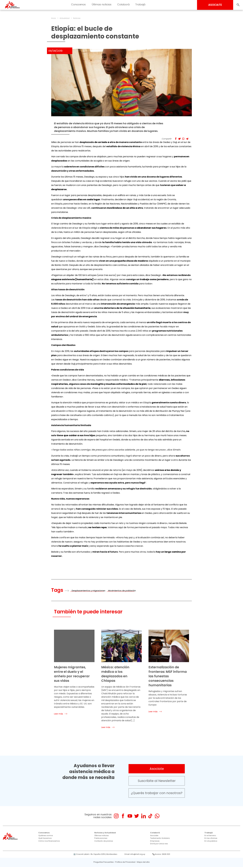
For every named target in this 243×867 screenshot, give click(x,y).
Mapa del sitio (143, 862)
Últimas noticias (101, 835)
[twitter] (136, 816)
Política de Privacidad (125, 862)
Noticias (76, 18)
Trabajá (208, 832)
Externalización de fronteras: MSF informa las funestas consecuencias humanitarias (167, 676)
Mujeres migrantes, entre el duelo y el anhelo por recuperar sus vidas (72, 674)
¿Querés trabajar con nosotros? (156, 793)
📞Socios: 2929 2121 (161, 854)
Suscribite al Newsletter (157, 781)
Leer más (58, 713)
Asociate (157, 768)
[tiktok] (150, 816)
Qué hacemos (45, 838)
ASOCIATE (215, 5)
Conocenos (44, 832)
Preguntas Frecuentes (104, 862)
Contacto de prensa (103, 841)
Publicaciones (100, 838)
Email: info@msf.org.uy (135, 854)
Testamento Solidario (160, 838)
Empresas (154, 841)
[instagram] (116, 816)
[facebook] (123, 816)
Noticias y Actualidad (105, 832)
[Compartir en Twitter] (179, 138)
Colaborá (155, 832)
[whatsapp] (157, 816)
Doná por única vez (159, 843)
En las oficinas (210, 838)
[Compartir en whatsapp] (183, 138)
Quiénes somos (45, 835)
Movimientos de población (122, 590)
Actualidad (64, 18)
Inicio (53, 18)
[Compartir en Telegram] (187, 138)
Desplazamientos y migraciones (88, 590)
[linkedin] (143, 816)
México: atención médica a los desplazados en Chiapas (115, 674)
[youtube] (130, 816)
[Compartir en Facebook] (176, 138)
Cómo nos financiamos (49, 841)
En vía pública (210, 841)
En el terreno (210, 835)
